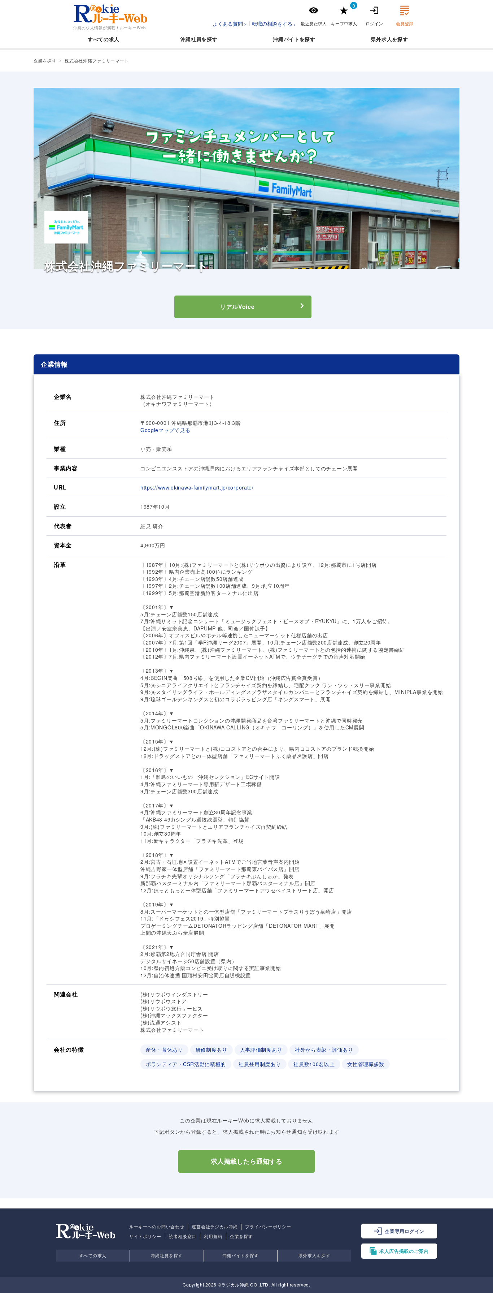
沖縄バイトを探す (240, 1255)
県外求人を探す (314, 1255)
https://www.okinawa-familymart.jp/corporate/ (197, 487)
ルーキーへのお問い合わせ (156, 1226)
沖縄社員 (191, 39)
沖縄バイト (286, 39)
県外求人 (381, 39)
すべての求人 (103, 39)
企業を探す (241, 1236)
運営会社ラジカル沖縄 (214, 1226)
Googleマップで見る (165, 430)
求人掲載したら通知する (246, 1161)
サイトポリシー (145, 1236)
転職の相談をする (272, 23)
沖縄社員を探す (166, 1255)
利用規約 (213, 1236)
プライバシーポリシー (268, 1226)
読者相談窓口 (182, 1236)
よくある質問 (228, 23)
